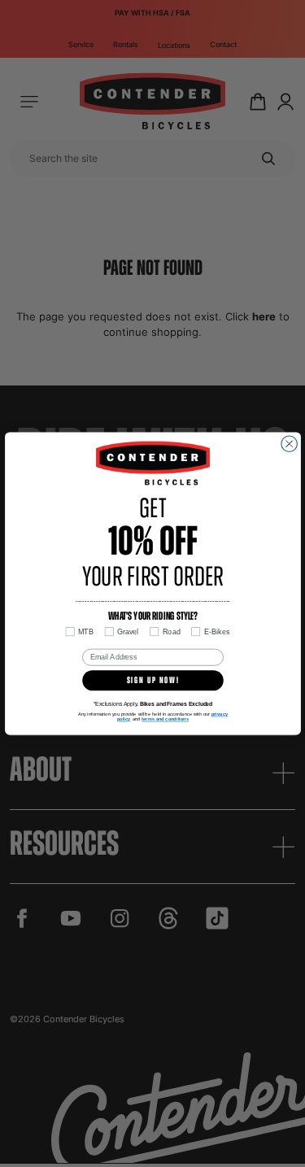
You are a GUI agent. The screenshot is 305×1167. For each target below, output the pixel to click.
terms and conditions (165, 718)
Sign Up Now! (152, 680)
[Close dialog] (289, 444)
